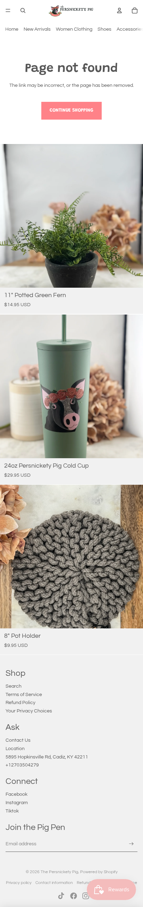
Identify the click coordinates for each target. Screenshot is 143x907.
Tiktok (12, 811)
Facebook (16, 794)
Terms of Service (24, 694)
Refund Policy (20, 702)
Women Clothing (74, 29)
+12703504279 (22, 765)
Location (15, 748)
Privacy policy (19, 882)
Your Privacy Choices (29, 711)
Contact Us (18, 740)
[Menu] (8, 10)
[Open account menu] (119, 10)
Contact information (54, 882)
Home (11, 29)
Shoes (104, 29)
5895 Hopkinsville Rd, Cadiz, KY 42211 (47, 757)
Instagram (17, 802)
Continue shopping (71, 110)
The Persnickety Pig (59, 872)
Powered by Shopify (99, 872)
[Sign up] (131, 844)
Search (14, 686)
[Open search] (23, 10)
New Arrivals (37, 29)
